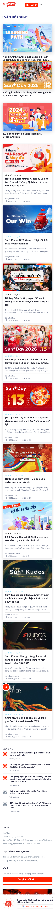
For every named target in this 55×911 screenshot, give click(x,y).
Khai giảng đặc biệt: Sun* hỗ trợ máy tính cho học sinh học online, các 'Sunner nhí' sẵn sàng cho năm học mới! (30, 779)
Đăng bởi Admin (11, 495)
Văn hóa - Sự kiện (14, 237)
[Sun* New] (9, 4)
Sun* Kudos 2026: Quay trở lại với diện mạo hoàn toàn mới (26, 242)
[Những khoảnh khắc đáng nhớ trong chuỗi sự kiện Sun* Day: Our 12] (27, 75)
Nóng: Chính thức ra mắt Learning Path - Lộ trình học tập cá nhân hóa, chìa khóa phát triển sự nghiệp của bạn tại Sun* (26, 58)
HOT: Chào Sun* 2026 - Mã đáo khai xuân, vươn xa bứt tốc (25, 480)
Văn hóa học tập (14, 175)
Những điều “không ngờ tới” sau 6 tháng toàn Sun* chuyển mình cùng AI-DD (27, 301)
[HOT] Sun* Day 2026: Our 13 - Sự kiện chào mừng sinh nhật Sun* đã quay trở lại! (27, 421)
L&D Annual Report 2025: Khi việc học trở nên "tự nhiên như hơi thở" (26, 538)
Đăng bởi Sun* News (12, 198)
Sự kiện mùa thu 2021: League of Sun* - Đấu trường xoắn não (29, 754)
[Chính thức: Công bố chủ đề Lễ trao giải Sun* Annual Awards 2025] (27, 697)
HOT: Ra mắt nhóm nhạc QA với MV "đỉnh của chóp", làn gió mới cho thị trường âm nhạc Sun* (30, 805)
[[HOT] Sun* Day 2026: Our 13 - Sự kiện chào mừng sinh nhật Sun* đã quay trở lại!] (27, 397)
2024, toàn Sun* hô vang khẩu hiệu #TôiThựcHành (22, 135)
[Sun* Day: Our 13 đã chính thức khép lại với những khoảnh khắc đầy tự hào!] (27, 339)
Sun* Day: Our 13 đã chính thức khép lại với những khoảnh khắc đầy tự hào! (27, 361)
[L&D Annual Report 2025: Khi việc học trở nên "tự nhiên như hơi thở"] (27, 516)
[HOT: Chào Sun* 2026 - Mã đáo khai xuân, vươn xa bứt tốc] (27, 458)
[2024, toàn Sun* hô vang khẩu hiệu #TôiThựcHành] (27, 117)
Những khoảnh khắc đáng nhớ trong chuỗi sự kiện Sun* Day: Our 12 (27, 94)
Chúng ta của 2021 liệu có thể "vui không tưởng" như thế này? (28, 792)
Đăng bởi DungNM (11, 437)
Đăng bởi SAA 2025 (12, 615)
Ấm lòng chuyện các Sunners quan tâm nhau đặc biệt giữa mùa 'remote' (29, 766)
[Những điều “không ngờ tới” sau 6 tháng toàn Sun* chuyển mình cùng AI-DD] (27, 277)
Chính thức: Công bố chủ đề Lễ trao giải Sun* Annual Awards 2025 (25, 719)
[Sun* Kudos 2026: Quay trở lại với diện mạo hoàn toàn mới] (27, 219)
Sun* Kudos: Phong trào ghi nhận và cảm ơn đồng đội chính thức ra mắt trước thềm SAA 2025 (25, 660)
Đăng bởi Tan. (10, 318)
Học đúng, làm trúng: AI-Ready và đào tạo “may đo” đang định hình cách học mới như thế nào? (27, 182)
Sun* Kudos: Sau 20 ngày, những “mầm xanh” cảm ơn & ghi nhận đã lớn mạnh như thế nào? (27, 598)
